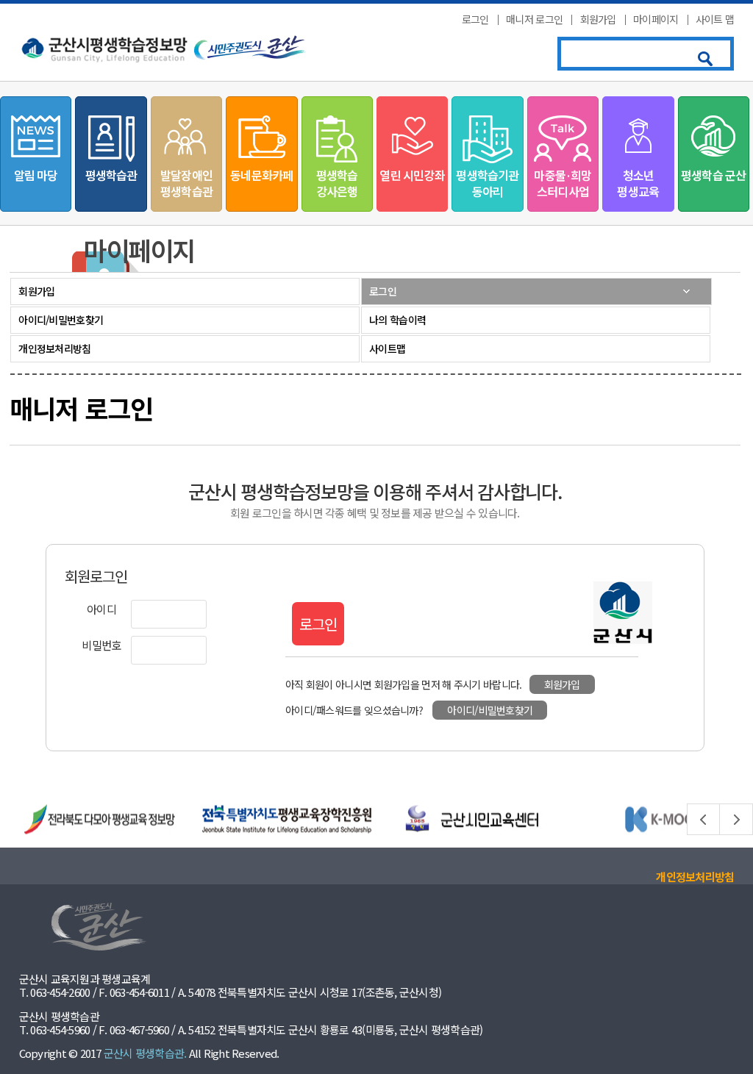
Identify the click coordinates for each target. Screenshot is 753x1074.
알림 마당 (36, 175)
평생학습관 (111, 175)
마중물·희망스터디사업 (562, 183)
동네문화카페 (261, 175)
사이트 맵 (715, 19)
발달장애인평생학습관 (186, 183)
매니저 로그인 (534, 19)
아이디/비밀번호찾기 (60, 319)
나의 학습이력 (397, 319)
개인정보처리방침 (54, 348)
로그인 (475, 19)
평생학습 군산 (713, 175)
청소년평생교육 (638, 183)
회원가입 (598, 19)
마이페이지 (656, 19)
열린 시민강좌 (411, 175)
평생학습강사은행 (337, 183)
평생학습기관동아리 (487, 183)
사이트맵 (387, 348)
